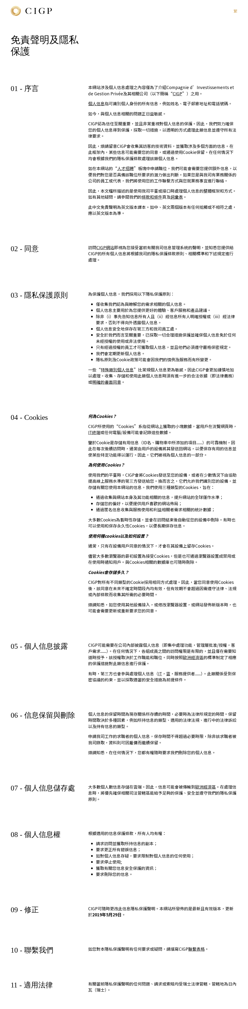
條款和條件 (152, 197)
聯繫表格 (196, 949)
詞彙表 (176, 197)
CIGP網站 (105, 247)
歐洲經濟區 (193, 657)
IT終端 (94, 432)
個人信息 (96, 103)
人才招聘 (125, 168)
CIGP (177, 93)
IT (160, 673)
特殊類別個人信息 (117, 370)
